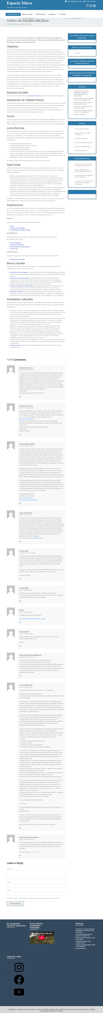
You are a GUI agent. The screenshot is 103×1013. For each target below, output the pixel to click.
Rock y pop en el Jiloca (82, 129)
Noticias (63, 14)
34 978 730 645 (90, 1)
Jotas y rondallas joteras (82, 146)
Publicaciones (41, 14)
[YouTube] (19, 992)
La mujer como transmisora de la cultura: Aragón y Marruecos (84, 182)
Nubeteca (52, 14)
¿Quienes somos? (13, 14)
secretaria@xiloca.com (74, 1)
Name (9, 882)
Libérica (77, 53)
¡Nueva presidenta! (80, 114)
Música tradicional (81, 150)
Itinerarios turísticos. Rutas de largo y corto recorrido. (83, 164)
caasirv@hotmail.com (37, 538)
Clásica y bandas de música (84, 142)
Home (9, 24)
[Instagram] (19, 967)
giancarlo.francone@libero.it (27, 419)
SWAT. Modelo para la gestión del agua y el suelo (83, 170)
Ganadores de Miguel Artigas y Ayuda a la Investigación (84, 111)
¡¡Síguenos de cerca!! (82, 192)
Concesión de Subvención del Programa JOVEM (83, 107)
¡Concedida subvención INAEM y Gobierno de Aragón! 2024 (84, 99)
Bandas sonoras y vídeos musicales (83, 133)
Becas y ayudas (27, 14)
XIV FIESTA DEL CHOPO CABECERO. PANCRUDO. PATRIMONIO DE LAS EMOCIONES (81, 93)
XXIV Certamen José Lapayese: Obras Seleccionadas (83, 103)
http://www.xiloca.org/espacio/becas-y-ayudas (32, 618)
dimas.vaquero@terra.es (26, 498)
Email (8, 890)
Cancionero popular (81, 138)
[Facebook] (19, 979)
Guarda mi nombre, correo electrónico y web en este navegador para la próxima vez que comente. (34, 898)
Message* (9, 868)
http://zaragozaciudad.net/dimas (28, 500)
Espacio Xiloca (19, 3)
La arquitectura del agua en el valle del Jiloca (84, 176)
